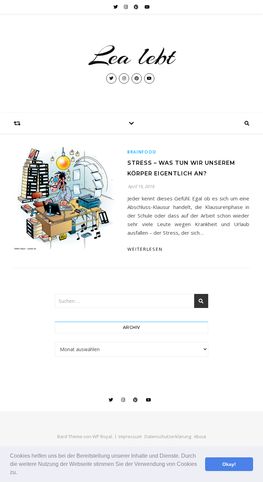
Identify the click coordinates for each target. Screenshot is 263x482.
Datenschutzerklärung (168, 436)
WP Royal (102, 436)
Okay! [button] (229, 464)
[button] (19, 473)
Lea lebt (131, 56)
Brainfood (141, 152)
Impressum (130, 436)
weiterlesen (145, 249)
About (200, 436)
